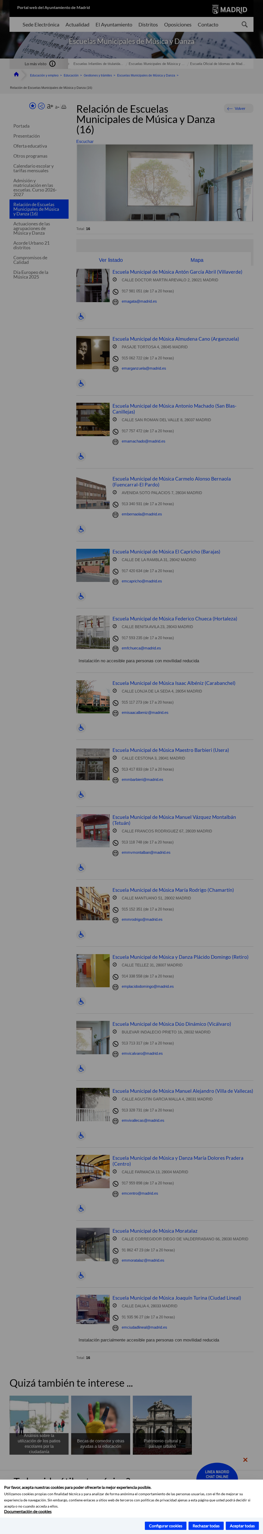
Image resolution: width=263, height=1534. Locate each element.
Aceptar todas (242, 1525)
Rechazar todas (206, 1525)
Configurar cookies (165, 1525)
